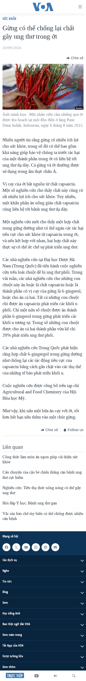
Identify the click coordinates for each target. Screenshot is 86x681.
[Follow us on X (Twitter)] (16, 547)
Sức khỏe (9, 18)
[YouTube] (36, 676)
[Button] (74, 58)
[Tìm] (74, 676)
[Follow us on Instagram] (36, 547)
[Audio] (55, 676)
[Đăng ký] (55, 547)
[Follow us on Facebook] (6, 547)
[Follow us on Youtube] (26, 547)
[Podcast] (45, 547)
